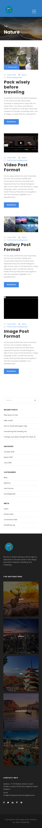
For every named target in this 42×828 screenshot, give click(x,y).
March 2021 (8, 457)
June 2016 (8, 463)
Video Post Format (16, 167)
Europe (21, 748)
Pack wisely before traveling (17, 87)
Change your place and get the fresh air (20, 437)
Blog (8, 77)
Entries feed (8, 514)
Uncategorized (16, 77)
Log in (6, 509)
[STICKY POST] (21, 58)
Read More (11, 122)
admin (24, 75)
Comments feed (10, 519)
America (21, 636)
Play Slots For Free (11, 415)
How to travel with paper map (15, 426)
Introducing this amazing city (15, 431)
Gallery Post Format (17, 247)
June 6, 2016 (11, 75)
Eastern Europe (21, 711)
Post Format (11, 160)
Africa (21, 599)
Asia (21, 674)
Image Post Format (16, 333)
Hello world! (8, 420)
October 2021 (9, 452)
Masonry (7, 483)
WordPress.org (9, 525)
